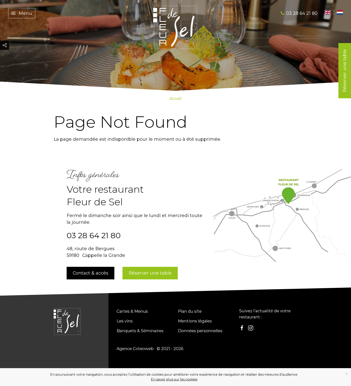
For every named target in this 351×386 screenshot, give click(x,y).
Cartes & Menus (132, 311)
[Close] (346, 373)
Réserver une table (344, 70)
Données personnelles (200, 330)
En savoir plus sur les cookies (174, 379)
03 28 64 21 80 (301, 13)
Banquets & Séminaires (140, 330)
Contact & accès (90, 273)
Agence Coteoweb (135, 348)
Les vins (125, 321)
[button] (21, 13)
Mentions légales (195, 321)
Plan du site (190, 311)
